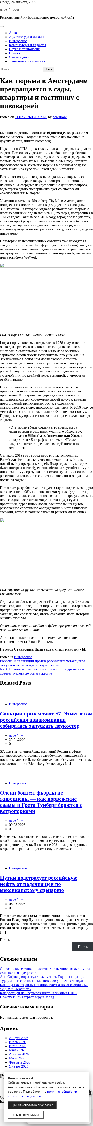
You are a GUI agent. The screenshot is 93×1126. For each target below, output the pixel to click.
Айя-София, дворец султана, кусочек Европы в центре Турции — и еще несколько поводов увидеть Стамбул (42, 979)
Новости (15, 53)
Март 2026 (17, 1058)
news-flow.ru (9, 10)
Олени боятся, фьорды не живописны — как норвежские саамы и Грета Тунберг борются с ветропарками (41, 802)
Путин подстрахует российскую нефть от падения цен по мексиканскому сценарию (38, 884)
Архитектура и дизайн (26, 37)
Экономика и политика (27, 61)
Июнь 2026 (17, 1046)
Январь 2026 (18, 1066)
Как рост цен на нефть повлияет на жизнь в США (38, 993)
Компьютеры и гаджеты (27, 45)
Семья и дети (19, 57)
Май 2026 (16, 1050)
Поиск (5, 939)
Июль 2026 (17, 1042)
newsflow (60, 117)
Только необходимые (25, 1114)
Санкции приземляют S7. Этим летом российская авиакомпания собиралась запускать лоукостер (46, 720)
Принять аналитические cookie (32, 1105)
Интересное (18, 41)
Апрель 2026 (19, 1054)
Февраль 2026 (19, 1062)
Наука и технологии (24, 49)
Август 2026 (18, 1038)
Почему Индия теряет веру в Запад (27, 997)
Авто (13, 33)
